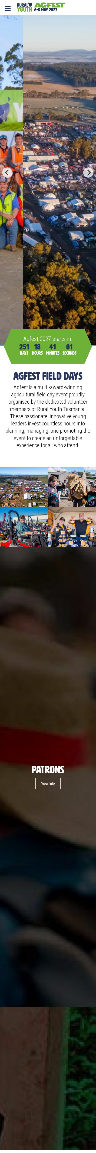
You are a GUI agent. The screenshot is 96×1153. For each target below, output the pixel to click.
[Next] (88, 172)
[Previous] (7, 172)
